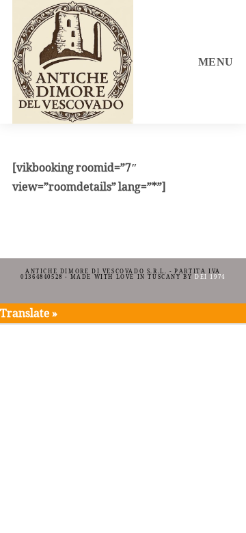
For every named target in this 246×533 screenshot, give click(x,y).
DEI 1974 (210, 277)
